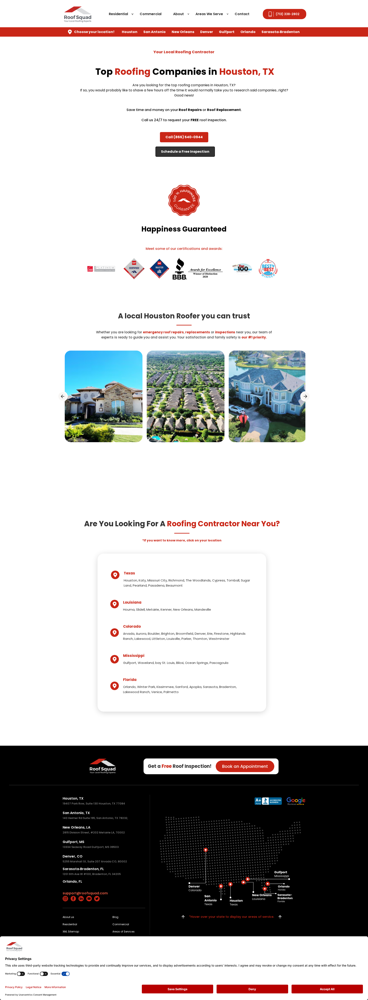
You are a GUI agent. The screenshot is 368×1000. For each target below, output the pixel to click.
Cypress (218, 580)
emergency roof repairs (163, 332)
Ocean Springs (196, 662)
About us (68, 917)
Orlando (129, 687)
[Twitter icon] (97, 898)
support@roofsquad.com (85, 893)
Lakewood (142, 638)
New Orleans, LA (76, 827)
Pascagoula (219, 662)
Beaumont (174, 585)
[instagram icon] (65, 898)
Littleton (158, 638)
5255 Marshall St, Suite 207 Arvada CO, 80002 (95, 861)
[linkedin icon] (81, 898)
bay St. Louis (165, 662)
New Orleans (183, 609)
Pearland (140, 585)
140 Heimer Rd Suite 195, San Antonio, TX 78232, (95, 818)
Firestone (221, 633)
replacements (197, 332)
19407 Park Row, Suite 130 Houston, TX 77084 (94, 803)
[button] (63, 396)
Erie (210, 633)
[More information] (268, 801)
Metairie (152, 609)
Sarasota (210, 687)
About (178, 14)
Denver (200, 633)
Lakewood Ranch (136, 692)
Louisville (173, 638)
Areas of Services (123, 931)
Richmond (176, 580)
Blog (115, 917)
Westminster (219, 638)
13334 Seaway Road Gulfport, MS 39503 (91, 847)
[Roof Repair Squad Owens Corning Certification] (101, 268)
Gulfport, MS (73, 841)
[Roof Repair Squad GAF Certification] (197, 269)
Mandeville (202, 609)
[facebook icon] (73, 898)
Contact (242, 14)
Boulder (154, 633)
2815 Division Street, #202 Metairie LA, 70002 (94, 832)
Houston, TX (73, 798)
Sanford (181, 687)
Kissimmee (165, 687)
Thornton (200, 638)
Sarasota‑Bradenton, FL (83, 868)
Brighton (167, 633)
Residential (118, 14)
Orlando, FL (72, 881)
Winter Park (146, 687)
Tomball (233, 580)
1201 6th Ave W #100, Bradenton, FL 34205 (92, 874)
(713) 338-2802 (287, 14)
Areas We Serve (209, 14)
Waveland (146, 662)
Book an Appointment (245, 766)
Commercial (150, 14)
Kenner (166, 609)
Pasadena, (157, 585)
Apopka (195, 687)
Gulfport (129, 662)
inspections (225, 332)
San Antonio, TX (76, 812)
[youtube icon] (89, 898)
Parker (186, 638)
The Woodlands (198, 580)
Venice (156, 692)
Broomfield (184, 633)
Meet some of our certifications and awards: (184, 248)
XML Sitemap (71, 931)
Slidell (140, 609)
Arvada (128, 633)
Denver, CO (72, 856)
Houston (130, 580)
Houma (129, 609)
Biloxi (180, 662)
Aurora (141, 633)
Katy (142, 580)
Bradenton (227, 687)
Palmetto (171, 692)
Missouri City (157, 580)
